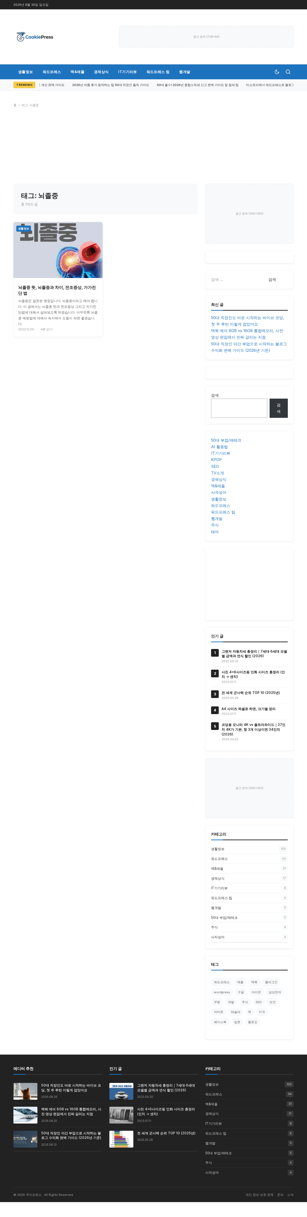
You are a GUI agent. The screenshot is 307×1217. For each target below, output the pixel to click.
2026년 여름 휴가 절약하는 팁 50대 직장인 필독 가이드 (107, 85)
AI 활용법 (219, 446)
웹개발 (184, 71)
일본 (237, 1022)
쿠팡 (217, 1002)
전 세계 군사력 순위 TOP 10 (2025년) (251, 693)
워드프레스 (52, 71)
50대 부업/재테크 (226, 440)
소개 (290, 1195)
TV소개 (217, 472)
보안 (272, 1002)
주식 (215, 525)
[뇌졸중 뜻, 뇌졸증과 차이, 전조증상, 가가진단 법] (58, 250)
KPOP (216, 459)
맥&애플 (77, 71)
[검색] (288, 71)
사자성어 (218, 492)
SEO (215, 466)
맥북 (254, 982)
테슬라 (235, 1012)
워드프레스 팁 (158, 71)
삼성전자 (275, 992)
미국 (262, 1012)
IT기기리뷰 (127, 71)
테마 (215, 531)
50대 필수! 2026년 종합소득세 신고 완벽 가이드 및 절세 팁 (195, 85)
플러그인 (271, 982)
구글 (241, 992)
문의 (280, 1195)
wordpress (222, 992)
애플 (240, 982)
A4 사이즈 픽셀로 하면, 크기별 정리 (249, 709)
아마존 (218, 1012)
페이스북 (220, 1022)
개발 (231, 1002)
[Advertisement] (153, 147)
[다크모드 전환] (277, 71)
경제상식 (101, 71)
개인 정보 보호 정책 (259, 1195)
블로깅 (252, 1022)
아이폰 (256, 992)
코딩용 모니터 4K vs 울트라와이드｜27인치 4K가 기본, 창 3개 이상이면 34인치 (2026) (253, 729)
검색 (215, 395)
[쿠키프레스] (35, 36)
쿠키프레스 (34, 1195)
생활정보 (25, 71)
